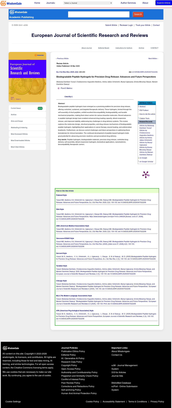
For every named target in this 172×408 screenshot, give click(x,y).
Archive (141, 48)
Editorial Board (103, 48)
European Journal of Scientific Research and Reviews (89, 35)
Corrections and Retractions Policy (77, 386)
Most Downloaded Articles (20, 140)
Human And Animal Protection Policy (79, 393)
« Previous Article (62, 58)
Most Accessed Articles (19, 134)
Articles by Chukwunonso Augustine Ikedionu (146, 132)
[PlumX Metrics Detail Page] (146, 174)
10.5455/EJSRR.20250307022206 (144, 72)
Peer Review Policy (70, 382)
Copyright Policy (69, 365)
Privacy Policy (157, 401)
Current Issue (26, 108)
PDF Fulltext (143, 110)
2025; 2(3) (74, 72)
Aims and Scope (17, 121)
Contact (156, 25)
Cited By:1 (68, 97)
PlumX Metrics (66, 88)
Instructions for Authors (124, 48)
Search (138, 14)
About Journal (87, 48)
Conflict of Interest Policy (73, 379)
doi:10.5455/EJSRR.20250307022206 (132, 202)
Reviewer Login (126, 25)
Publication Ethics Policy (73, 351)
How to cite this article (147, 114)
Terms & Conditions (137, 401)
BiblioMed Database (121, 382)
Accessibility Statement (114, 401)
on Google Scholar (146, 162)
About (145, 2)
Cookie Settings (13, 401)
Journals (50, 2)
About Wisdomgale (121, 351)
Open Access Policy (70, 368)
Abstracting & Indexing (19, 127)
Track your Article (143, 25)
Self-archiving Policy (71, 389)
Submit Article (163, 2)
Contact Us (117, 354)
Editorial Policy (68, 354)
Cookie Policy (92, 401)
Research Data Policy (71, 361)
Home (37, 2)
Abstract (142, 107)
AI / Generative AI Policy (72, 358)
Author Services (128, 2)
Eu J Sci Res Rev (62, 72)
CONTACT (154, 48)
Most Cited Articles (17, 147)
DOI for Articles (119, 372)
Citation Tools (144, 118)
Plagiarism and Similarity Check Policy (79, 375)
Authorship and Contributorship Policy (79, 372)
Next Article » (153, 58)
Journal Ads (117, 375)
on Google (143, 158)
